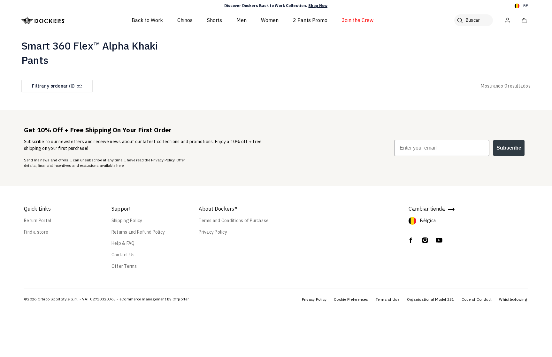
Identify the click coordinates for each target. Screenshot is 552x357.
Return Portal (37, 220)
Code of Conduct (477, 299)
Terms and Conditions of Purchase (234, 220)
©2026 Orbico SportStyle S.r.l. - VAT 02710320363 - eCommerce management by (98, 299)
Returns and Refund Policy (138, 232)
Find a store (36, 232)
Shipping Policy (126, 220)
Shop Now (317, 5)
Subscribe (508, 148)
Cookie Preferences (351, 299)
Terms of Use (388, 299)
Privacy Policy (162, 160)
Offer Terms (124, 266)
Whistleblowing (513, 299)
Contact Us (123, 255)
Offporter (180, 299)
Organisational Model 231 (430, 299)
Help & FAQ (123, 243)
